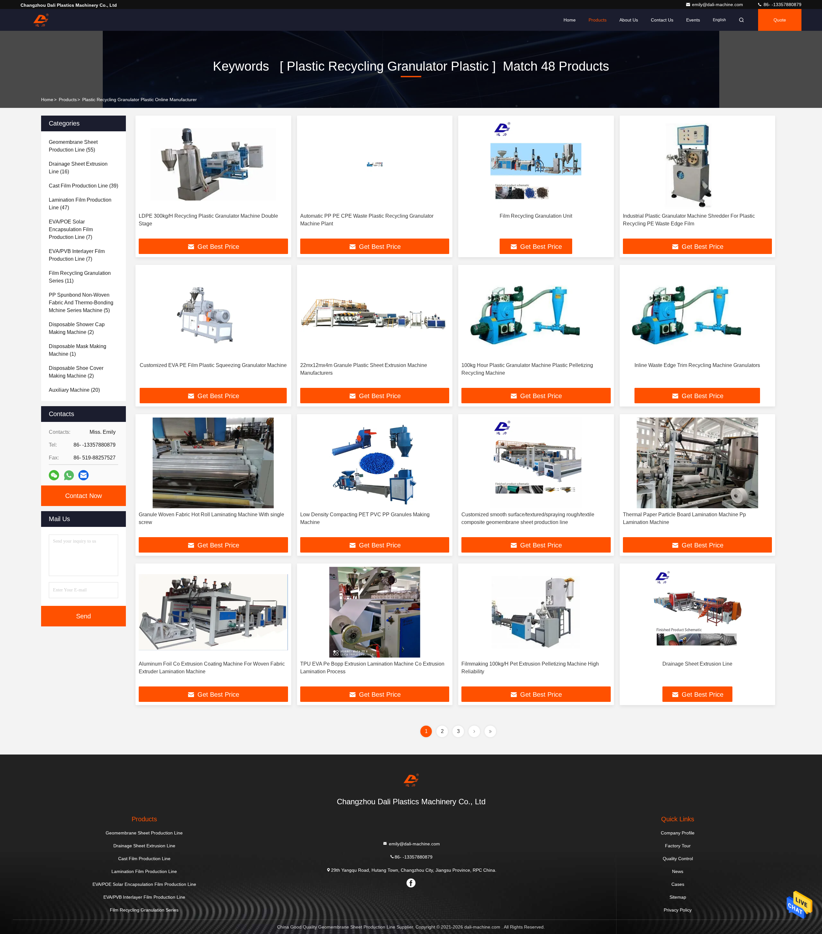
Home (570, 19)
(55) (73, 146)
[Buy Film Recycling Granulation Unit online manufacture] (536, 164)
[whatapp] (68, 475)
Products (598, 19)
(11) (80, 277)
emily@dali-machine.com (718, 4)
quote (780, 19)
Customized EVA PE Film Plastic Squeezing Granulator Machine (213, 365)
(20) (74, 390)
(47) (80, 203)
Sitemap (677, 897)
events (693, 19)
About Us (628, 19)
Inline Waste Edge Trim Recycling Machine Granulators (697, 365)
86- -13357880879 (781, 4)
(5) (81, 302)
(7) (71, 229)
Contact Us (662, 19)
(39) (83, 185)
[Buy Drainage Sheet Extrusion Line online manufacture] (697, 612)
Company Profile (678, 832)
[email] (83, 475)
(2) (77, 328)
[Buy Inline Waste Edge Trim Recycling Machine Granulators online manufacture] (697, 313)
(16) (78, 167)
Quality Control (678, 858)
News (677, 871)
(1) (77, 350)
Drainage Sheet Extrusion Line (697, 664)
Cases (677, 884)
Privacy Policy (678, 909)
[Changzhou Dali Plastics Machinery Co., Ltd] (41, 20)
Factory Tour (678, 845)
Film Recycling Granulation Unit (536, 216)
